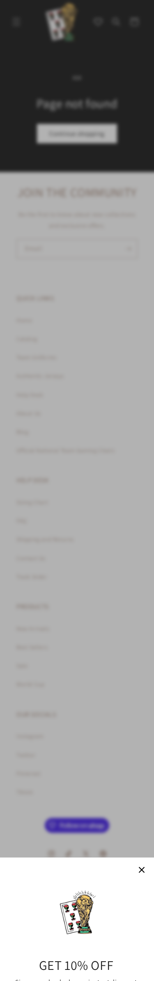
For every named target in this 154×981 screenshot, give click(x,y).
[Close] (141, 870)
